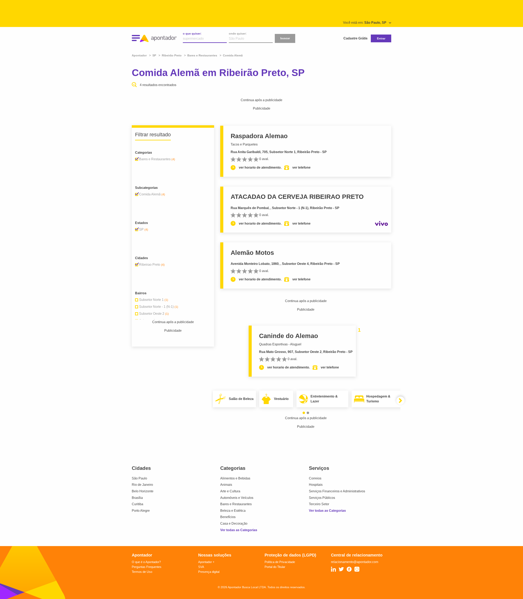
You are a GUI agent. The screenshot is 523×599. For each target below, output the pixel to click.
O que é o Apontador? (146, 562)
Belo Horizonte (142, 491)
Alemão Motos (252, 252)
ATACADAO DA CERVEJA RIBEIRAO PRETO (297, 196)
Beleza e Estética (233, 510)
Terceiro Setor (319, 504)
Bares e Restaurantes (236, 504)
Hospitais (316, 484)
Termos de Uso (142, 571)
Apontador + (206, 562)
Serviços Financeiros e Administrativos (337, 491)
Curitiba (137, 504)
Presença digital (208, 571)
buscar (285, 38)
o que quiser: (192, 33)
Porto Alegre (141, 510)
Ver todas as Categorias (238, 530)
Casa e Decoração (233, 523)
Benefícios (228, 517)
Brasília (137, 497)
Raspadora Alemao (259, 136)
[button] (304, 413)
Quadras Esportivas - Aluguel (280, 344)
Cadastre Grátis (355, 38)
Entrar (381, 38)
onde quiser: (238, 33)
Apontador (140, 55)
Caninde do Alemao (288, 335)
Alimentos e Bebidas (235, 478)
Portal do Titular (275, 567)
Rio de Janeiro (142, 484)
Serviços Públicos (322, 497)
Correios (315, 478)
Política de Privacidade (280, 562)
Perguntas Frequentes (146, 567)
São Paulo (139, 478)
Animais (226, 484)
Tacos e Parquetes (244, 144)
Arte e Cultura (230, 491)
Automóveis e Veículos (236, 497)
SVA (201, 567)
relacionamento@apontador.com (354, 562)
